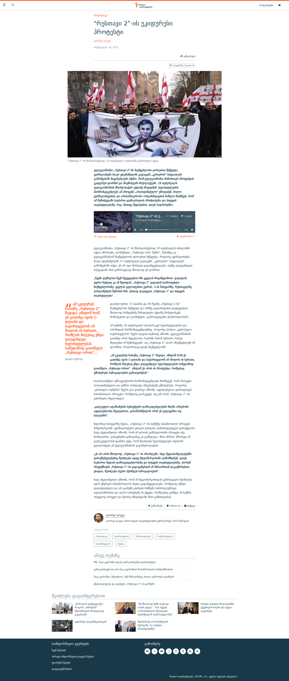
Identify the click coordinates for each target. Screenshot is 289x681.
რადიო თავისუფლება (151, 220)
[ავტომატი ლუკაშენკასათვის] (62, 626)
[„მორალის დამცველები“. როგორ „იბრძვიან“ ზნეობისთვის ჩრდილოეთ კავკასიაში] (62, 608)
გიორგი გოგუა (102, 41)
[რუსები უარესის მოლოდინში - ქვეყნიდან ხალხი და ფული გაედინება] (188, 608)
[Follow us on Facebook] (147, 651)
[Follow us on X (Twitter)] (154, 651)
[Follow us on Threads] (183, 651)
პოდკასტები (266, 5)
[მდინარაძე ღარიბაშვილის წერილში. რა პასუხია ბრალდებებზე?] (125, 626)
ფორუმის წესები (61, 663)
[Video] (279, 5)
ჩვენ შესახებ (59, 650)
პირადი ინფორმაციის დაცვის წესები (73, 656)
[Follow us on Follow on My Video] (169, 651)
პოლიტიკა (100, 15)
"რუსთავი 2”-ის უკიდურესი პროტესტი (162, 216)
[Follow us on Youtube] (162, 651)
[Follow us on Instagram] (176, 651)
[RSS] (190, 651)
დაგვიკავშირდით (62, 669)
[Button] (187, 56)
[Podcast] (197, 651)
